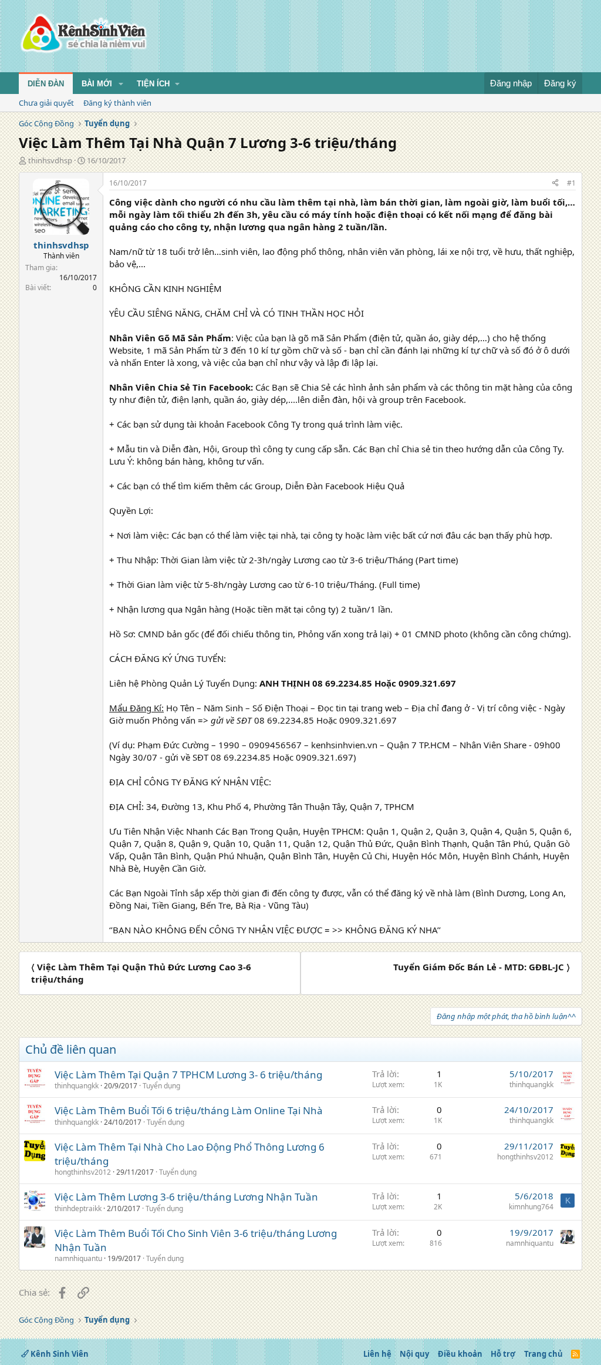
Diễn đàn (46, 83)
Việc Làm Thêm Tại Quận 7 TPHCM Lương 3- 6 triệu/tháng (188, 1074)
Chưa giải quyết (46, 103)
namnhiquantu (78, 1258)
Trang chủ (543, 1354)
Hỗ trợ (503, 1354)
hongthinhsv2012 (83, 1172)
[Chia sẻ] (555, 183)
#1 (571, 183)
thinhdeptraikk (78, 1208)
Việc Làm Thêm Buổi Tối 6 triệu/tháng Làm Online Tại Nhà (189, 1110)
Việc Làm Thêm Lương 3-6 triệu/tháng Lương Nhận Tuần (186, 1196)
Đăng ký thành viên (117, 103)
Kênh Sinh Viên (59, 1354)
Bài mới (97, 83)
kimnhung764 (531, 1207)
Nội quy (414, 1354)
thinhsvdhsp (50, 160)
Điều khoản (460, 1354)
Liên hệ (377, 1354)
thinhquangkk (77, 1086)
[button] (121, 84)
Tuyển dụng (161, 1086)
